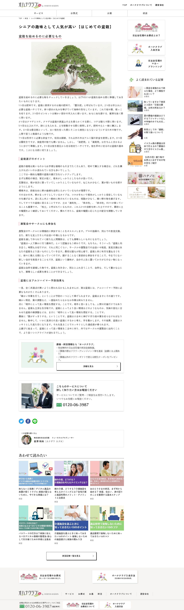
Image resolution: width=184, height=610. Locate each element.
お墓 (109, 13)
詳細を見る (88, 366)
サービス (38, 13)
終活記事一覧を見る (71, 555)
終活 (145, 13)
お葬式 (74, 13)
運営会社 (159, 4)
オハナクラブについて (141, 4)
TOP (124, 4)
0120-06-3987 (76, 405)
